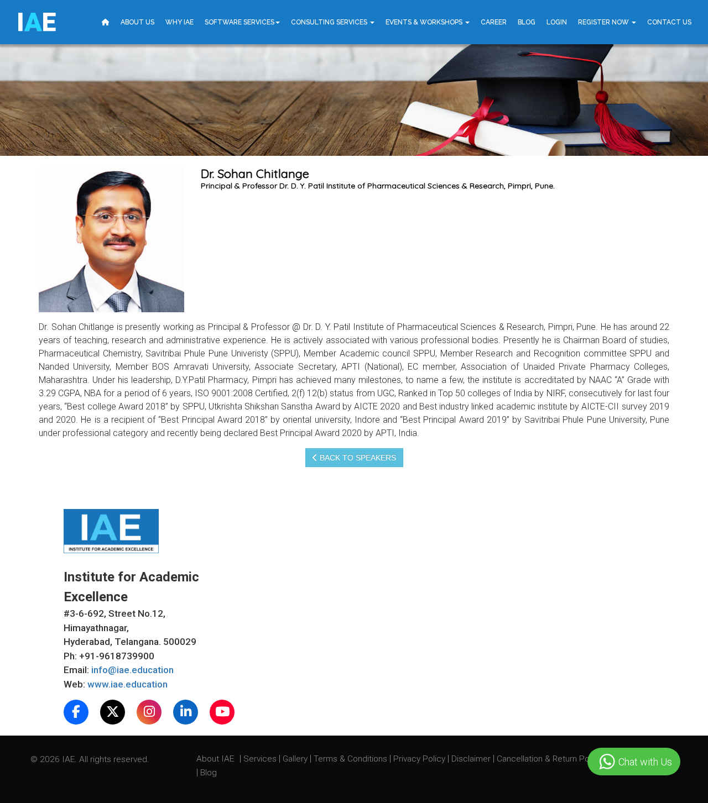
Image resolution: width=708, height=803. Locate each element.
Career (494, 22)
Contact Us (669, 22)
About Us (137, 22)
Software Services (239, 22)
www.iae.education (127, 684)
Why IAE (179, 22)
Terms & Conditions (351, 759)
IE (36, 22)
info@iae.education (132, 669)
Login (556, 22)
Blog (526, 22)
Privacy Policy (419, 759)
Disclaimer (471, 759)
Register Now (604, 22)
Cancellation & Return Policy (550, 759)
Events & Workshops (425, 22)
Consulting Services (330, 22)
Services (261, 759)
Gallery (296, 759)
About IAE (216, 759)
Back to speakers (356, 457)
